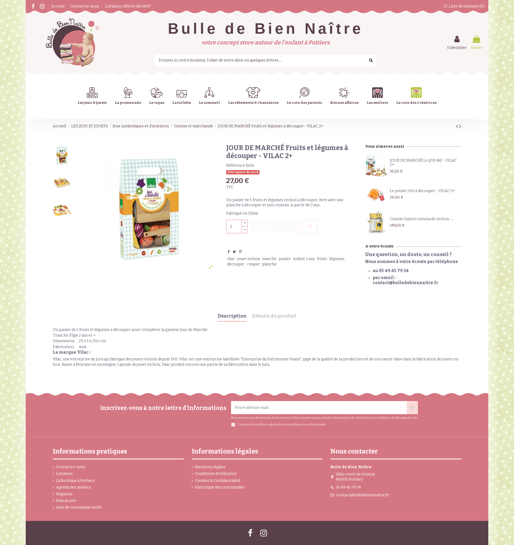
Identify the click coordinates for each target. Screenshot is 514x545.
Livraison (64, 473)
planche (269, 264)
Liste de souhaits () (466, 6)
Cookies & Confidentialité (217, 480)
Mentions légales (210, 467)
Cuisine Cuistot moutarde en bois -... (422, 219)
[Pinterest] (240, 252)
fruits (322, 259)
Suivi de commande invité (79, 507)
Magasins (64, 494)
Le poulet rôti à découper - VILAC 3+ (422, 191)
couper (253, 264)
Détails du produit (274, 316)
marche (269, 259)
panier (285, 259)
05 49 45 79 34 (348, 487)
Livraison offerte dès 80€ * (129, 6)
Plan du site (66, 500)
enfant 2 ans (304, 259)
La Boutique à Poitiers (75, 480)
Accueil (58, 6)
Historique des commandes (219, 487)
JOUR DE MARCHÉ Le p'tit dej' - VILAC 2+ (423, 162)
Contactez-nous (85, 6)
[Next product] (460, 126)
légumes (337, 259)
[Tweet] (234, 252)
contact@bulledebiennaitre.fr (362, 495)
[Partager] (229, 252)
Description (232, 316)
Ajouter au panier (278, 226)
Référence (235, 165)
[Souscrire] (412, 407)
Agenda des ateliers (73, 487)
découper (235, 264)
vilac (231, 259)
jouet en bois (248, 259)
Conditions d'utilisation (216, 473)
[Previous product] (457, 126)
